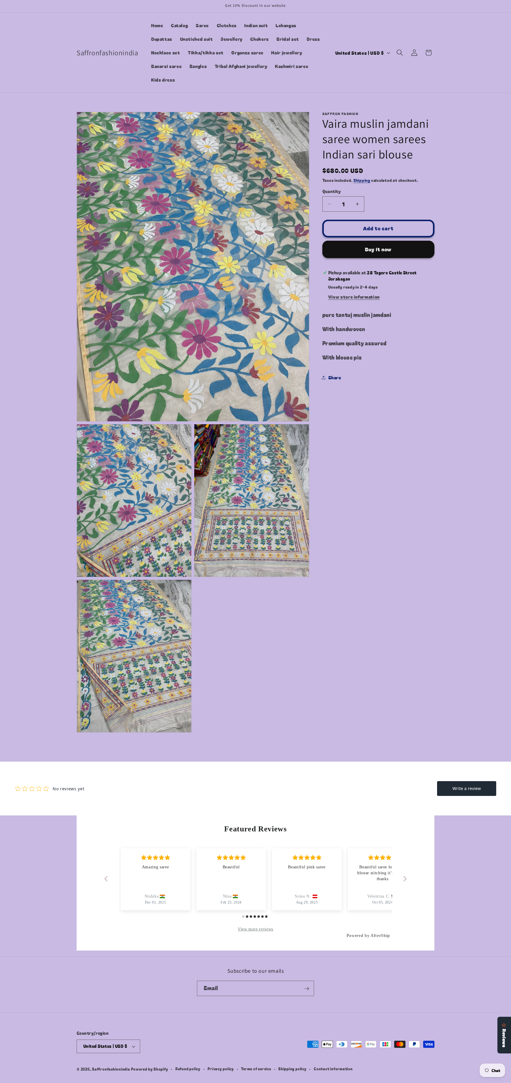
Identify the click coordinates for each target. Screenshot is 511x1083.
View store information (354, 296)
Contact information (333, 1068)
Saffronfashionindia (111, 1068)
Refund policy (187, 1068)
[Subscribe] (307, 988)
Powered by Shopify (149, 1068)
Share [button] (334, 377)
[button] (400, 53)
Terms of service (256, 1068)
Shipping (361, 180)
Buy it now (378, 249)
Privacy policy (221, 1068)
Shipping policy (292, 1068)
